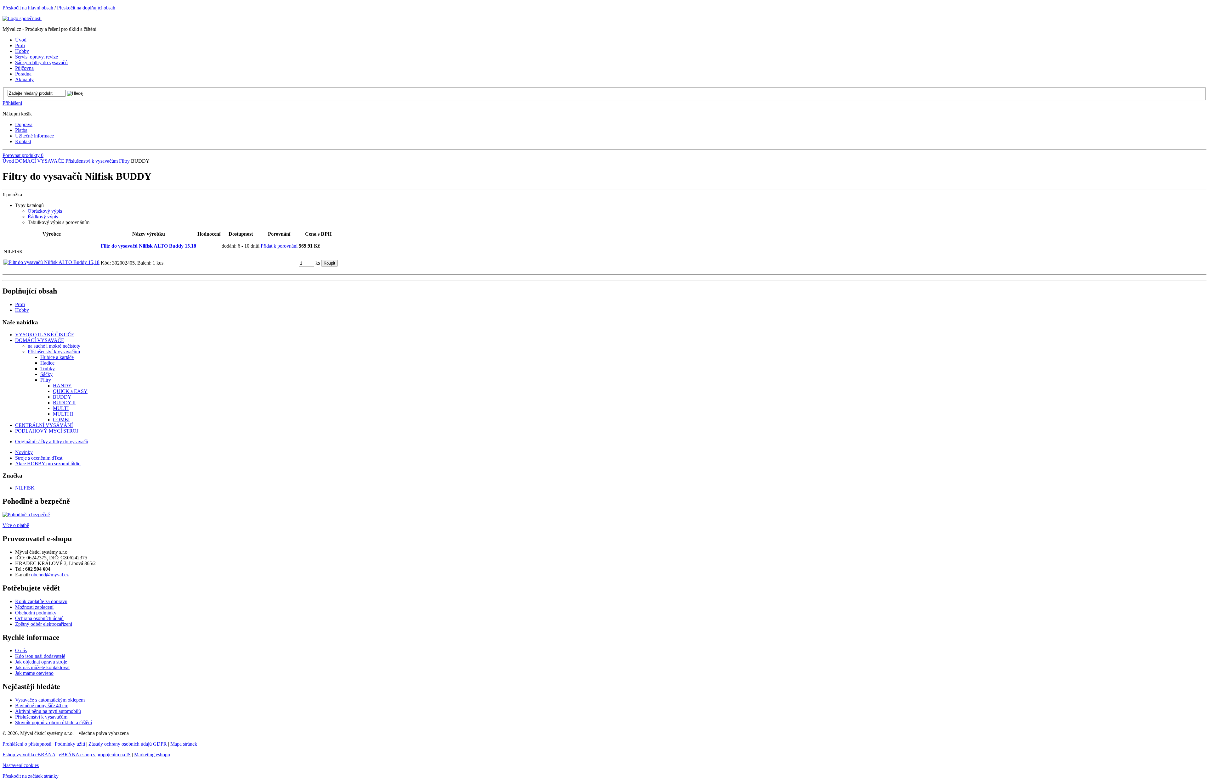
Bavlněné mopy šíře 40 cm (41, 705)
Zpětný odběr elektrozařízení (43, 624)
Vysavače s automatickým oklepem (50, 700)
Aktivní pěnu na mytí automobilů (48, 711)
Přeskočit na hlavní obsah (28, 7)
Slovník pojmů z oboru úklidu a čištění (53, 722)
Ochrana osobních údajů (39, 618)
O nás (21, 650)
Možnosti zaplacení (34, 607)
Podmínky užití (70, 744)
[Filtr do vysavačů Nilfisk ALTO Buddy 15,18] (51, 262)
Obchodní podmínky (35, 612)
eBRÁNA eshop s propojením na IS (95, 754)
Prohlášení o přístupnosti (27, 744)
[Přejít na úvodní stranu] (22, 18)
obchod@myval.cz (50, 574)
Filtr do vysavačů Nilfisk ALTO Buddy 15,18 (148, 246)
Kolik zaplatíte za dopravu (41, 601)
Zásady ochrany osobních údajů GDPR (127, 744)
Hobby (22, 310)
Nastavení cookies (21, 765)
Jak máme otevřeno (34, 673)
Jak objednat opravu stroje (41, 661)
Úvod (8, 161)
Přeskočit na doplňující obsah (86, 7)
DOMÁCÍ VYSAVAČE (39, 161)
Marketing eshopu (152, 754)
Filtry (124, 161)
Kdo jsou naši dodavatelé (40, 656)
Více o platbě (16, 525)
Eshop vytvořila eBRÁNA (29, 754)
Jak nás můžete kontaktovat (42, 667)
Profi (20, 304)
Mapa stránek (183, 744)
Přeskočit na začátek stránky (31, 776)
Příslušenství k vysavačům (91, 161)
